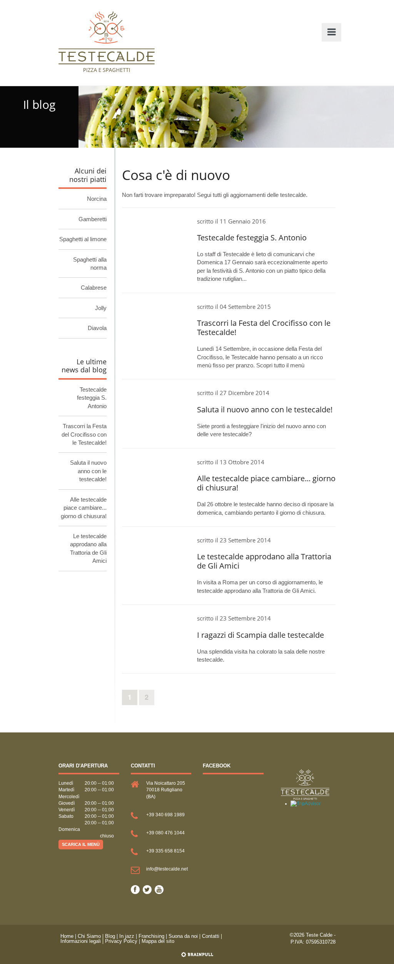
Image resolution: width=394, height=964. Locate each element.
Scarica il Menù (81, 844)
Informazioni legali (80, 941)
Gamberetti (92, 219)
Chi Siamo (89, 936)
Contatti (210, 936)
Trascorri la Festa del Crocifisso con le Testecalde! (84, 434)
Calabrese (94, 287)
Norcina (97, 198)
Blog (110, 936)
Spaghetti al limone (83, 239)
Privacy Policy (121, 941)
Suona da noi (183, 936)
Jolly (101, 308)
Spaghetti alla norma (90, 263)
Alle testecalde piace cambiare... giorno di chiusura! (84, 507)
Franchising (151, 936)
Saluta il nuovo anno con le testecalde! (88, 470)
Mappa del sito (158, 941)
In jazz (126, 936)
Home (66, 936)
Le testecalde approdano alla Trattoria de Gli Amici (88, 548)
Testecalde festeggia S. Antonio (92, 397)
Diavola (97, 328)
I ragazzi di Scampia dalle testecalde (260, 635)
